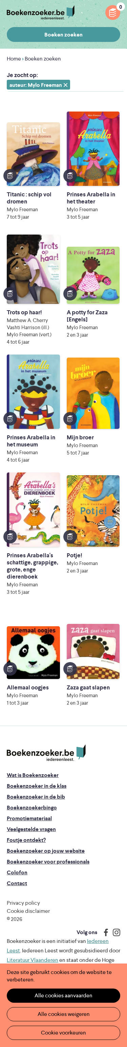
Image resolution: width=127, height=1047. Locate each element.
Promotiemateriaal (29, 818)
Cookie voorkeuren (63, 1032)
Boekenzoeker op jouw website (46, 850)
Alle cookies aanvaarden (63, 995)
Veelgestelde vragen (31, 829)
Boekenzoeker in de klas (36, 785)
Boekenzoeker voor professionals (48, 861)
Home (14, 58)
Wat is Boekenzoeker (33, 775)
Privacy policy (23, 902)
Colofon (17, 872)
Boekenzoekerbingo (32, 807)
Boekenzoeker (41, 12)
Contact (17, 883)
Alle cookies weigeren (64, 1014)
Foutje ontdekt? (26, 840)
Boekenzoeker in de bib (36, 796)
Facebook (104, 932)
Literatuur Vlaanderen (32, 960)
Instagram (114, 932)
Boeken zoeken (63, 34)
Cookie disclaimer (28, 911)
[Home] (46, 753)
